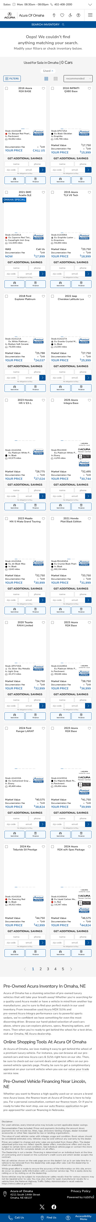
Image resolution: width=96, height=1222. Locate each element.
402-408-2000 (63, 4)
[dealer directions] (6, 1194)
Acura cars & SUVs (42, 1057)
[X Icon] (42, 1207)
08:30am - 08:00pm (36, 4)
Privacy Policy (80, 1191)
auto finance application (64, 1106)
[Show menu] (90, 15)
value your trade (78, 1069)
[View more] (90, 4)
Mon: (20, 4)
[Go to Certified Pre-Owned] (84, 444)
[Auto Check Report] (38, 133)
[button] (54, 15)
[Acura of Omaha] (24, 15)
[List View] (56, 79)
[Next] (71, 969)
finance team (69, 1102)
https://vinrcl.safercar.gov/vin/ (17, 1183)
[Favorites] (62, 15)
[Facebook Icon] (53, 1207)
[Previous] (24, 969)
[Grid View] (46, 79)
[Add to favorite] (43, 88)
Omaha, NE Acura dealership (32, 1034)
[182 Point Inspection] (84, 457)
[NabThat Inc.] (88, 1197)
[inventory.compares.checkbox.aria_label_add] (6, 88)
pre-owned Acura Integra (19, 1013)
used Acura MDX (47, 1009)
